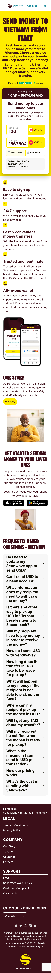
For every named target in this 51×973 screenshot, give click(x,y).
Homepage (10, 808)
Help (44, 5)
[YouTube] (35, 925)
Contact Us (10, 893)
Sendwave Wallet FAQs (17, 883)
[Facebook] (16, 925)
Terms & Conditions (15, 825)
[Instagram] (25, 925)
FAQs (6, 877)
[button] (25, 563)
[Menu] (4, 6)
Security (8, 851)
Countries (32, 5)
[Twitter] (20, 925)
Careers (8, 862)
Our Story (18, 5)
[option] (21, 906)
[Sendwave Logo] (10, 6)
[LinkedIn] (30, 925)
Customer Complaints (16, 888)
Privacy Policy (12, 830)
